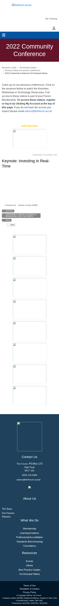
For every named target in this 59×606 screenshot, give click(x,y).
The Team (7, 508)
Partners (6, 516)
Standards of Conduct (29, 589)
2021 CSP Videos (25, 216)
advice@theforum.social (38, 111)
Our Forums (8, 513)
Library (21, 215)
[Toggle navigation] (4, 35)
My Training (51, 18)
